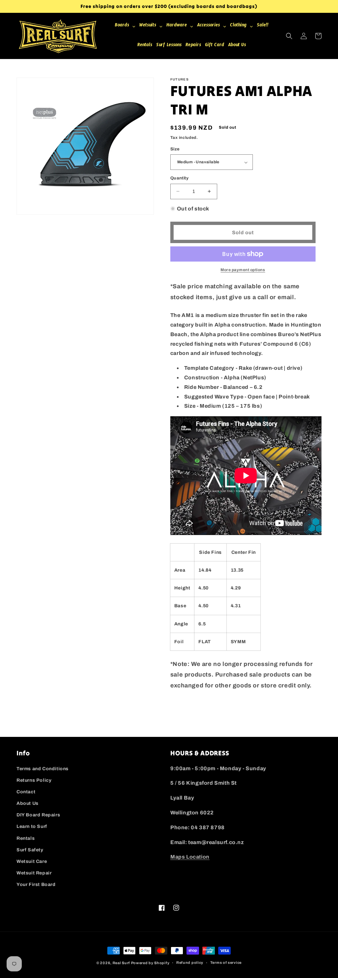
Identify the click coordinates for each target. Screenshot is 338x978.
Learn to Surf (32, 826)
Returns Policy (34, 780)
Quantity (179, 178)
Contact (26, 791)
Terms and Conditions (43, 768)
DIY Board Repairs (38, 814)
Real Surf (121, 963)
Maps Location (190, 857)
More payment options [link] (242, 270)
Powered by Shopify (150, 963)
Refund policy (189, 962)
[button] (289, 36)
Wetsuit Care (32, 861)
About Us (28, 803)
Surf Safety (30, 849)
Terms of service (226, 962)
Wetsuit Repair (34, 872)
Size (175, 149)
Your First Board (36, 884)
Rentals (26, 838)
